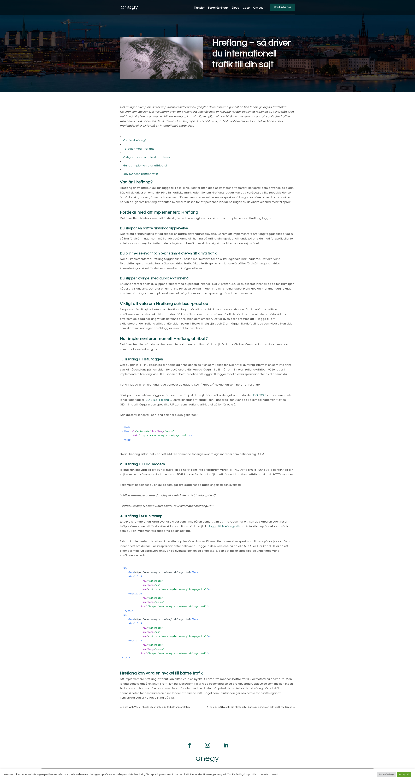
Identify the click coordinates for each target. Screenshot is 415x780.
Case (246, 8)
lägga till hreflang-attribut (227, 526)
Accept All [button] (404, 774)
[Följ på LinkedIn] (225, 745)
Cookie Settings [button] (386, 774)
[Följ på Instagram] (207, 745)
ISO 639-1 (260, 395)
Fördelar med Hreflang (139, 148)
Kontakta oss (282, 7)
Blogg (235, 8)
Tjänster (199, 8)
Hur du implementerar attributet (145, 165)
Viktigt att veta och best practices (146, 157)
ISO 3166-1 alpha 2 (158, 399)
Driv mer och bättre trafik (140, 174)
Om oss (258, 8)
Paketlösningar (218, 8)
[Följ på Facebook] (189, 745)
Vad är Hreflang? (134, 140)
